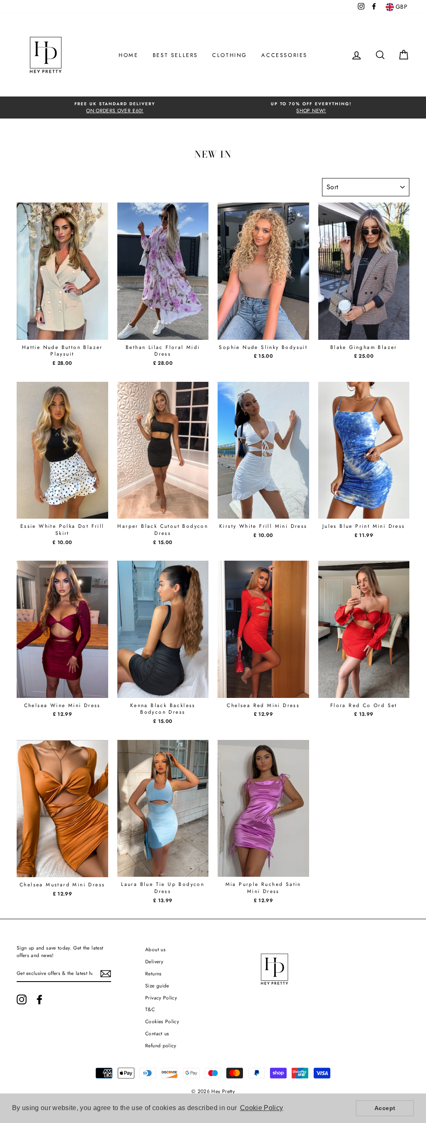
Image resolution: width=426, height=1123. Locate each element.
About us (155, 949)
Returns (153, 973)
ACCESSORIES (284, 55)
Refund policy (160, 1045)
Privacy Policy (161, 997)
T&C (150, 1009)
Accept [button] (384, 1108)
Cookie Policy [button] (261, 1107)
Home (128, 55)
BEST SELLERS (175, 55)
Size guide (157, 985)
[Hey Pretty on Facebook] (40, 999)
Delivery (154, 961)
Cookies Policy (162, 1021)
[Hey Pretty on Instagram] (22, 999)
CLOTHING (229, 55)
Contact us (157, 1033)
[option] (115, 107)
